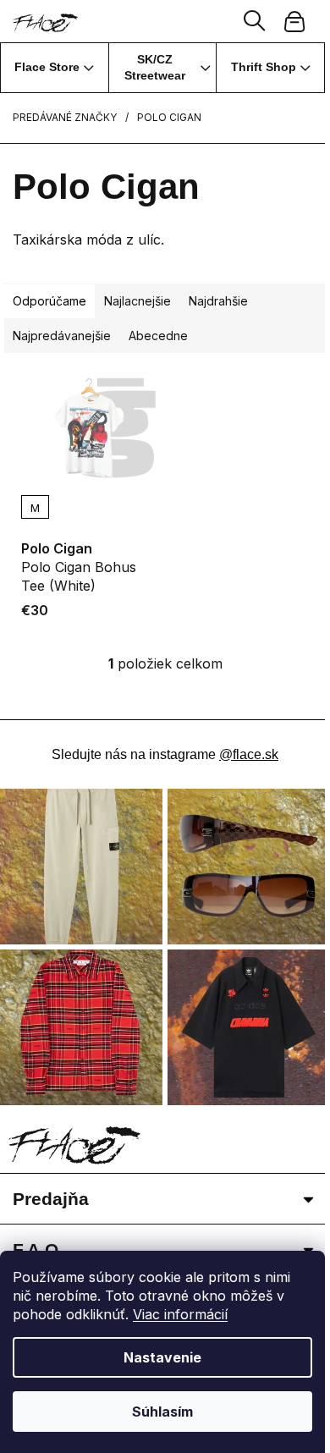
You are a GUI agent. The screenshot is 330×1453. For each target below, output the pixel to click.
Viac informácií (180, 1314)
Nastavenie (162, 1357)
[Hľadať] (255, 21)
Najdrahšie (218, 301)
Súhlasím (162, 1411)
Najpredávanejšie (62, 335)
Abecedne (158, 335)
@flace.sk (248, 754)
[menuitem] (54, 67)
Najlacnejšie (137, 301)
